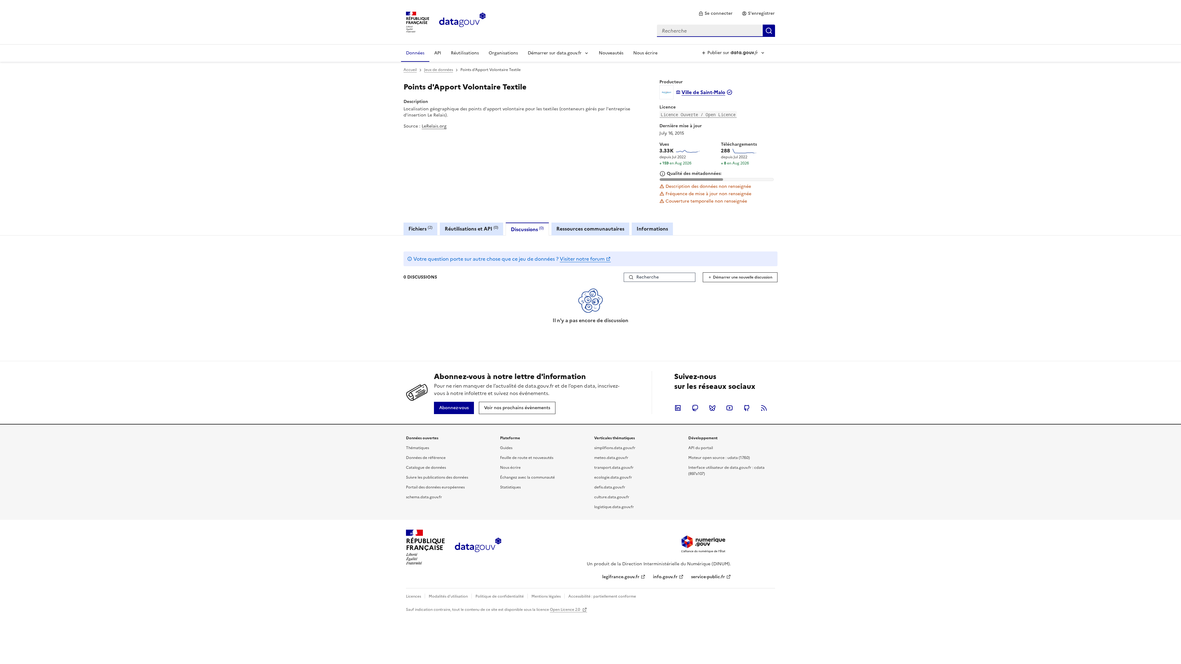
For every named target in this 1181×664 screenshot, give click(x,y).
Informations (652, 228)
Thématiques (417, 448)
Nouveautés (611, 53)
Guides (506, 448)
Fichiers (420, 228)
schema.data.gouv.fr (424, 497)
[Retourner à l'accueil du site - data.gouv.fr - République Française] (478, 547)
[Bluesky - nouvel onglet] (712, 408)
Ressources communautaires (590, 228)
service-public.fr (708, 577)
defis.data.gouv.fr (609, 487)
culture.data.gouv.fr (611, 497)
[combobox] (716, 31)
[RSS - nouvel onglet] (764, 408)
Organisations (503, 53)
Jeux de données (438, 70)
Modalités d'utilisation (448, 596)
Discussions (527, 229)
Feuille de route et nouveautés (526, 457)
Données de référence (426, 457)
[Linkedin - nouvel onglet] (678, 408)
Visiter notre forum (582, 259)
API (437, 53)
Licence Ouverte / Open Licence (698, 114)
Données (415, 53)
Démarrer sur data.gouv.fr (555, 53)
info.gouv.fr (665, 577)
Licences (413, 596)
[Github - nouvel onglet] (747, 408)
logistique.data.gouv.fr (614, 507)
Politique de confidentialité (499, 596)
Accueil (410, 70)
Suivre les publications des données (437, 477)
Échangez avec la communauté (527, 477)
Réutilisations (465, 53)
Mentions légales (546, 596)
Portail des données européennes (435, 487)
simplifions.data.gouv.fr (614, 448)
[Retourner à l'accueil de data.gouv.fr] (462, 21)
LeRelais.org (434, 126)
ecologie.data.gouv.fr (613, 477)
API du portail (700, 448)
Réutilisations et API (471, 228)
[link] (715, 13)
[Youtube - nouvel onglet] (729, 408)
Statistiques (510, 487)
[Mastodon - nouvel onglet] (695, 408)
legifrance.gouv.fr (620, 577)
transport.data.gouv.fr (614, 467)
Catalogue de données (426, 467)
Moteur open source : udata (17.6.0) (719, 457)
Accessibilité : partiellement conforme (602, 596)
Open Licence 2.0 (565, 609)
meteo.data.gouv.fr (611, 457)
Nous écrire (645, 53)
